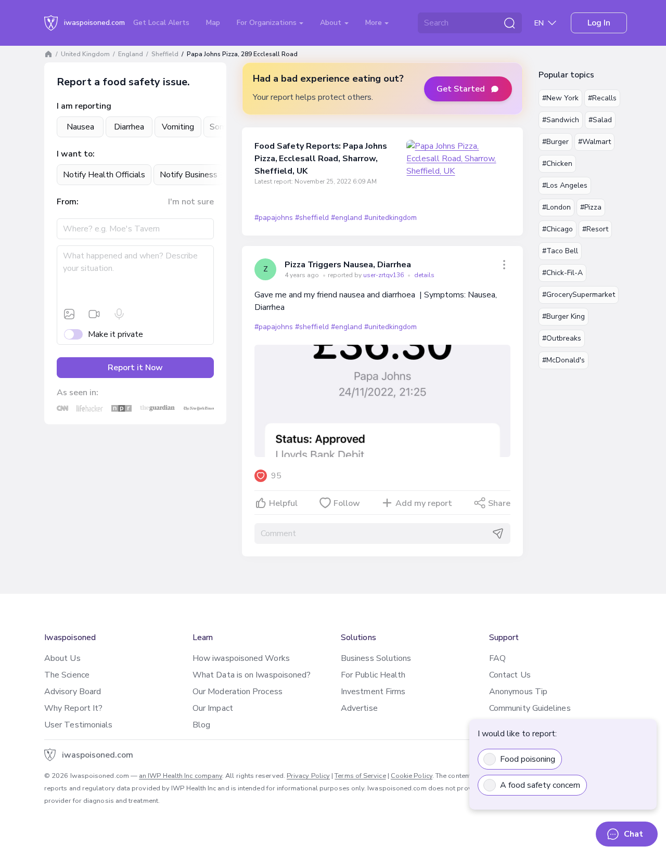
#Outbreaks (561, 338)
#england (346, 218)
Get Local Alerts (161, 23)
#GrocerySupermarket (578, 295)
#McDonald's (563, 360)
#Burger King (563, 316)
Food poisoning (527, 759)
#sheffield (311, 218)
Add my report (423, 503)
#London (556, 207)
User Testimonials (78, 725)
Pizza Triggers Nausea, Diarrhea (348, 264)
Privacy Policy (308, 775)
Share (499, 503)
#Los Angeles (564, 185)
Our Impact (213, 708)
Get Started (461, 89)
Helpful (283, 503)
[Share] (504, 264)
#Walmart (594, 142)
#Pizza (590, 207)
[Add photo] (69, 314)
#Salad (600, 120)
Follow (347, 503)
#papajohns (273, 218)
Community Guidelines (530, 708)
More (374, 23)
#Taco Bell (560, 251)
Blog (201, 725)
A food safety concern (540, 785)
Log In (598, 23)
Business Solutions (376, 658)
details (424, 275)
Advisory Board (72, 691)
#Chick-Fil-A (562, 273)
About (331, 23)
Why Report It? (73, 708)
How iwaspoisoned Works (241, 658)
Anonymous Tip (518, 691)
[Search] (509, 22)
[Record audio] (119, 314)
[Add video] (94, 314)
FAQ (497, 658)
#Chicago (557, 229)
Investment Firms (373, 691)
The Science (66, 675)
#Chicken (557, 163)
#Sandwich (560, 120)
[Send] (498, 533)
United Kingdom (85, 54)
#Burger (555, 142)
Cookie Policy (411, 775)
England (130, 54)
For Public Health (373, 675)
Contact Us (510, 675)
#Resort (595, 229)
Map (213, 23)
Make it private (115, 334)
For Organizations (268, 23)
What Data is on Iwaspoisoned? (252, 675)
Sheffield (164, 54)
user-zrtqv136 (384, 275)
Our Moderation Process (238, 691)
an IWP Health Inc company (180, 775)
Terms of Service (360, 775)
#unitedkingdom (390, 218)
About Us (62, 658)
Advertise (359, 708)
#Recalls (602, 98)
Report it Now (135, 367)
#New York (560, 98)
